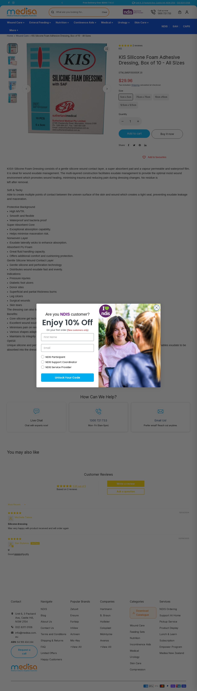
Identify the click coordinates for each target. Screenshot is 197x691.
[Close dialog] (156, 307)
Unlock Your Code (67, 377)
